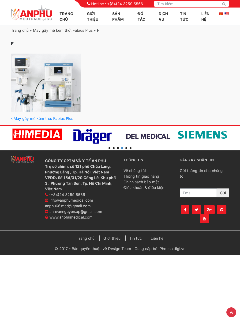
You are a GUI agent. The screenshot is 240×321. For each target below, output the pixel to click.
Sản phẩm (118, 16)
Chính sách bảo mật (141, 182)
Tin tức (184, 16)
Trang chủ (66, 16)
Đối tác (141, 16)
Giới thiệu (111, 238)
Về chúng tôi (135, 170)
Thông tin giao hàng (141, 176)
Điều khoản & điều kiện (144, 187)
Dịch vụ (163, 16)
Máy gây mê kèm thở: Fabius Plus (63, 30)
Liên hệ (205, 16)
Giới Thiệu (92, 16)
